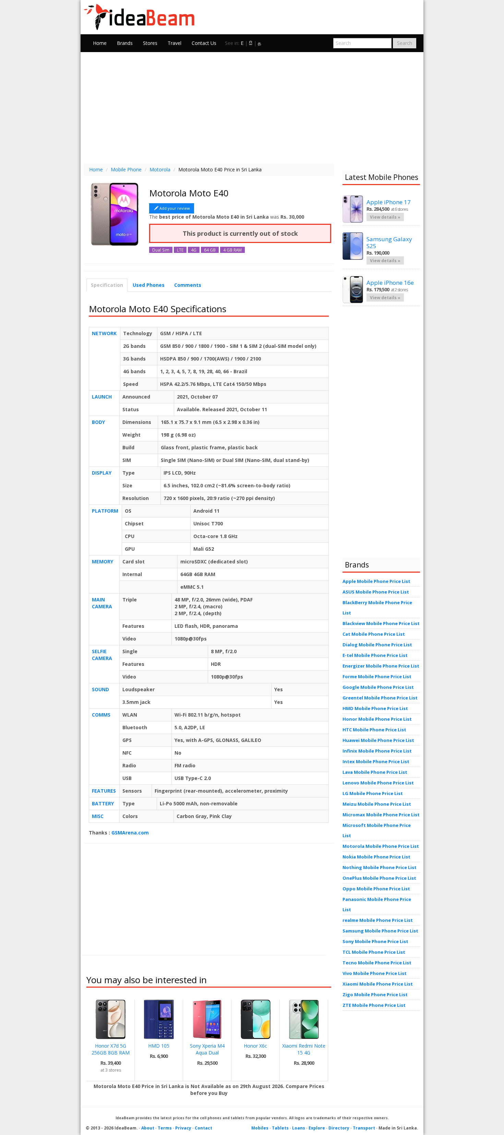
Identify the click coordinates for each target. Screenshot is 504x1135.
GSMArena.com (130, 832)
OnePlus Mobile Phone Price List (379, 878)
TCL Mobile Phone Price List (374, 952)
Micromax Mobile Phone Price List (381, 814)
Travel (174, 43)
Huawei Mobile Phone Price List (378, 740)
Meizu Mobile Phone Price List (377, 804)
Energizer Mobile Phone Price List (381, 666)
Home (100, 43)
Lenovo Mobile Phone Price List (378, 783)
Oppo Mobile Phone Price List (376, 889)
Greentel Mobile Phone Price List (380, 698)
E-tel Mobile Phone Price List (375, 655)
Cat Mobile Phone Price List (374, 634)
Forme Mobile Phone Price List (377, 676)
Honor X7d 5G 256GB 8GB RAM (111, 1049)
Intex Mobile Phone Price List (376, 761)
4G (193, 250)
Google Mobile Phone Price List (378, 687)
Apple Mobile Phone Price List (376, 581)
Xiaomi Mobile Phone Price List (378, 984)
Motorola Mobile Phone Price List (381, 846)
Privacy (183, 1128)
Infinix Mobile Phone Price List (377, 751)
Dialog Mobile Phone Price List (377, 645)
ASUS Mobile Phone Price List (376, 592)
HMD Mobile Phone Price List (375, 708)
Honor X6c (255, 1045)
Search (404, 43)
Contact (203, 1128)
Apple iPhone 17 (389, 202)
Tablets (280, 1128)
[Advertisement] (252, 107)
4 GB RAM (232, 250)
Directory (338, 1128)
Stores (150, 43)
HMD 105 (158, 1045)
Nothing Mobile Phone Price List (380, 867)
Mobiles (259, 1128)
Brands (125, 43)
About (147, 1128)
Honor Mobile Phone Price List (377, 719)
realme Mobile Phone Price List (378, 920)
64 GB (210, 250)
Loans (298, 1128)
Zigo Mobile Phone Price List (375, 994)
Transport (364, 1128)
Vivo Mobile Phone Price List (375, 973)
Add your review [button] (174, 208)
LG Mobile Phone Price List (373, 793)
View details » (385, 217)
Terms (165, 1128)
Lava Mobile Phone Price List (375, 772)
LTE (180, 250)
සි (250, 43)
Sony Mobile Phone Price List (375, 941)
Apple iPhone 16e (390, 282)
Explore (317, 1128)
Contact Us (204, 43)
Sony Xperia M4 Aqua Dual (207, 1049)
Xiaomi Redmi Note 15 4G (303, 1049)
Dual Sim (160, 250)
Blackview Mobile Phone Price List (381, 623)
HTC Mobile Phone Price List (374, 730)
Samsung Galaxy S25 (389, 242)
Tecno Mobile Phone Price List (377, 963)
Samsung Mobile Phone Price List (380, 931)
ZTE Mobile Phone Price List (374, 1005)
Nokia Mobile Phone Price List (376, 857)
